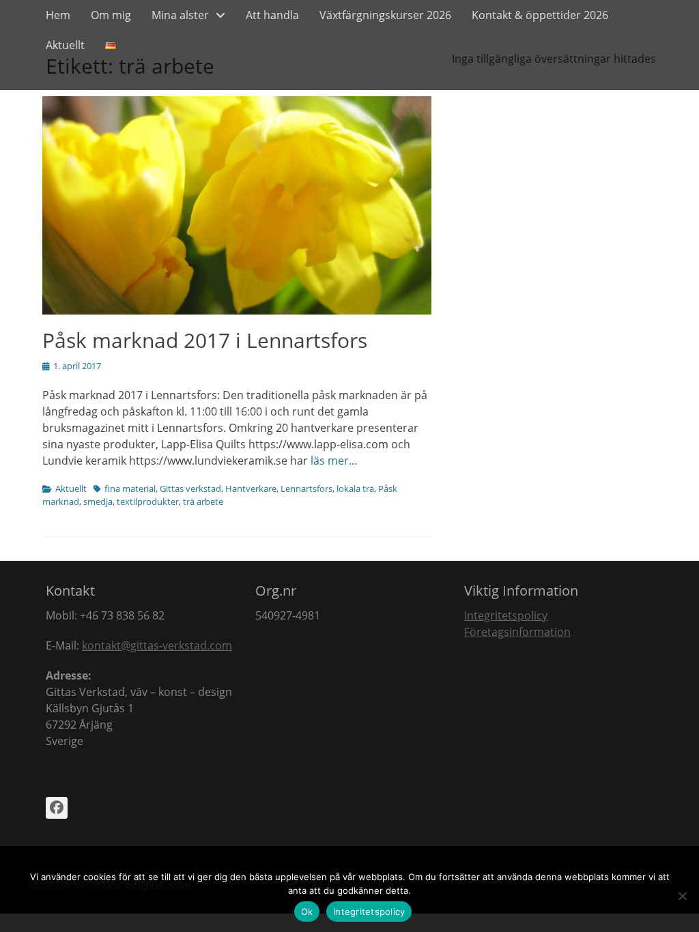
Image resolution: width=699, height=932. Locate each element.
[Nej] (682, 896)
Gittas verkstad (190, 488)
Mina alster (180, 15)
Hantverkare (250, 488)
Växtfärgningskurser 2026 (385, 15)
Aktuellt (65, 45)
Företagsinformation (517, 631)
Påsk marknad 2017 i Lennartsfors (204, 340)
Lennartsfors (306, 488)
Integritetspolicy (505, 615)
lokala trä (355, 488)
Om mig (111, 15)
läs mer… (334, 460)
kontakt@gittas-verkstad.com (157, 645)
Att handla (272, 15)
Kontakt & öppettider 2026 (540, 15)
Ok (307, 911)
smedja (98, 501)
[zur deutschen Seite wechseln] (110, 45)
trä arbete (203, 501)
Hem (58, 15)
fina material (130, 488)
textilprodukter (148, 501)
